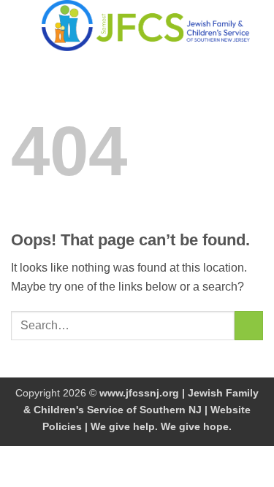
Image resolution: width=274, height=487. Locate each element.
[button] (19, 25)
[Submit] (249, 325)
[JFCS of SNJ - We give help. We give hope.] (145, 25)
